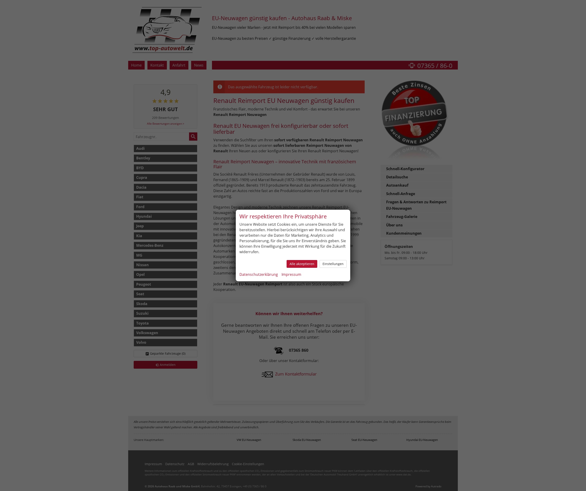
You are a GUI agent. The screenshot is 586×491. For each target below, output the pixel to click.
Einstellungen (333, 264)
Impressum (291, 274)
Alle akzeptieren (302, 264)
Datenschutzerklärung (258, 274)
